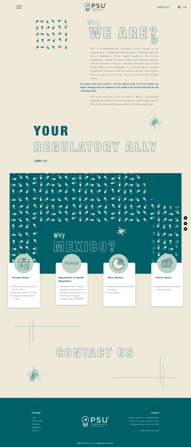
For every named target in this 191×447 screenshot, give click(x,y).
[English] (179, 7)
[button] (19, 7)
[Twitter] (185, 229)
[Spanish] (185, 7)
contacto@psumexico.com (149, 431)
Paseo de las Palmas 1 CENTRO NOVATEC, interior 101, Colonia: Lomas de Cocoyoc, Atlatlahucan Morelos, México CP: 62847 (144, 421)
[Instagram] (185, 223)
